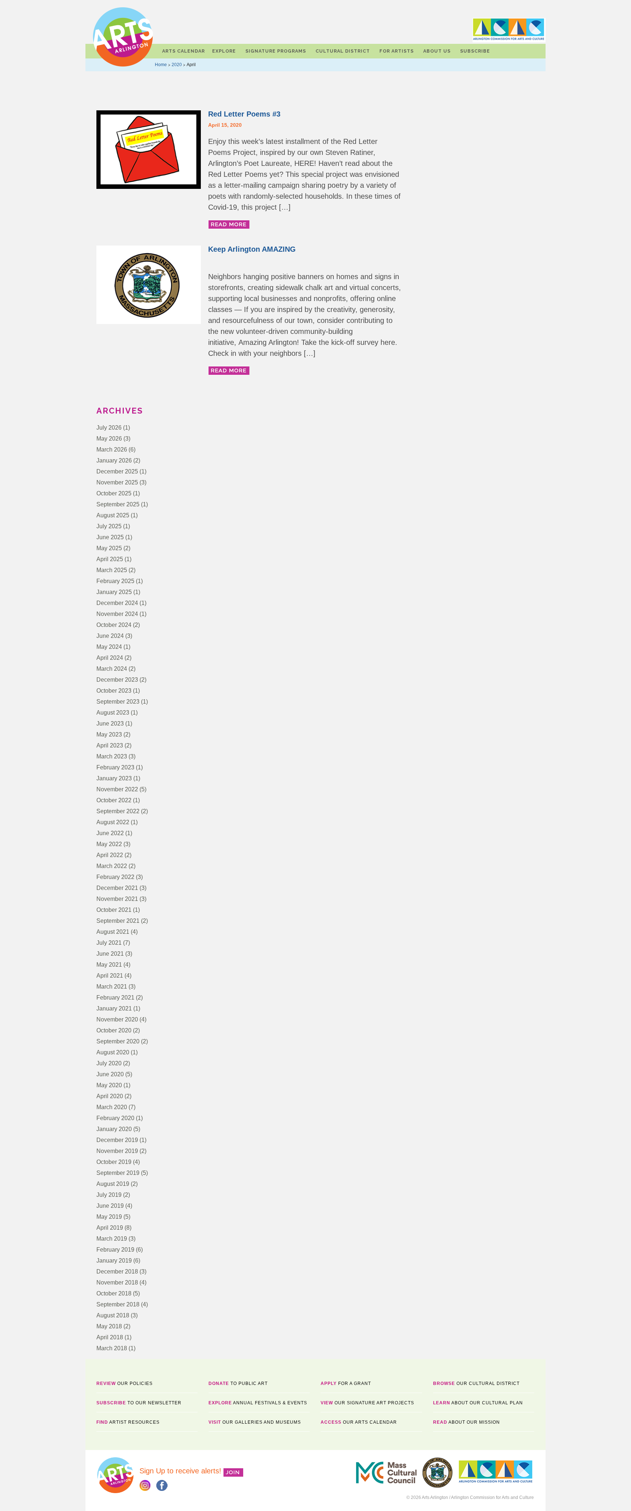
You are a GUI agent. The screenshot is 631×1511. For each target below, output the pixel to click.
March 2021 (111, 986)
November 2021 (117, 899)
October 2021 (113, 910)
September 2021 (117, 921)
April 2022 (109, 855)
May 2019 (109, 1217)
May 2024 (109, 647)
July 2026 (109, 428)
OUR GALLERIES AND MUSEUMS (255, 1422)
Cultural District (343, 51)
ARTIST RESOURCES (128, 1422)
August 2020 (112, 1052)
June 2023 (110, 723)
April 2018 (109, 1337)
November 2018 (117, 1282)
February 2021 (115, 997)
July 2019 (109, 1195)
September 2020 (117, 1041)
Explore (224, 51)
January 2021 (114, 1008)
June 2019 (110, 1206)
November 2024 (117, 614)
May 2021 (109, 965)
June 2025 (110, 537)
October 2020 (113, 1030)
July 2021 (109, 943)
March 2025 (111, 570)
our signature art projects (367, 1402)
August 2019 (112, 1184)
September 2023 (117, 702)
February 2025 (115, 581)
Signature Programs (275, 51)
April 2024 (109, 658)
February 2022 (115, 877)
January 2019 (114, 1260)
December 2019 (117, 1140)
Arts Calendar (183, 51)
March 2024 (111, 669)
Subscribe (475, 51)
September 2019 (117, 1173)
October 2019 (113, 1162)
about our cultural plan (478, 1402)
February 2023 (115, 767)
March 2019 (111, 1239)
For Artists (396, 51)
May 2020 (109, 1085)
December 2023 (117, 680)
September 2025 (117, 504)
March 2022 (111, 866)
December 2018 (117, 1271)
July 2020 (109, 1063)
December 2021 (117, 888)
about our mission (466, 1422)
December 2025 (117, 471)
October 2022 (113, 800)
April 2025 (109, 559)
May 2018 (109, 1326)
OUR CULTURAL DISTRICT (476, 1383)
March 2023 (111, 756)
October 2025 (113, 493)
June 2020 (110, 1074)
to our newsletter (138, 1402)
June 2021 (110, 954)
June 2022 (110, 833)
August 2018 (112, 1315)
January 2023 (114, 778)
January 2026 (114, 460)
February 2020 (115, 1118)
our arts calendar (359, 1422)
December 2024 (117, 603)
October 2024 (113, 625)
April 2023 (109, 745)
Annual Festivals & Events (258, 1402)
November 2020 (117, 1019)
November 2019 (117, 1151)
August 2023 (112, 712)
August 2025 (112, 515)
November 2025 (117, 482)
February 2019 (115, 1250)
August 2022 (112, 822)
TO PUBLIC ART (238, 1383)
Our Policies (124, 1383)
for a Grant (346, 1383)
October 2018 (113, 1293)
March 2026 (111, 449)
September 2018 (117, 1304)
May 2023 (109, 734)
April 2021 (109, 976)
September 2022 (117, 811)
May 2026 (109, 438)
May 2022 (109, 844)
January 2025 (114, 592)
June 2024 (110, 636)
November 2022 (117, 789)
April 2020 (109, 1096)
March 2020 (111, 1107)
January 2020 (114, 1129)
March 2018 (111, 1348)
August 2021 (112, 932)
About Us (437, 51)
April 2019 (109, 1228)
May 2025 (109, 548)
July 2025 (109, 526)
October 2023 (113, 691)
